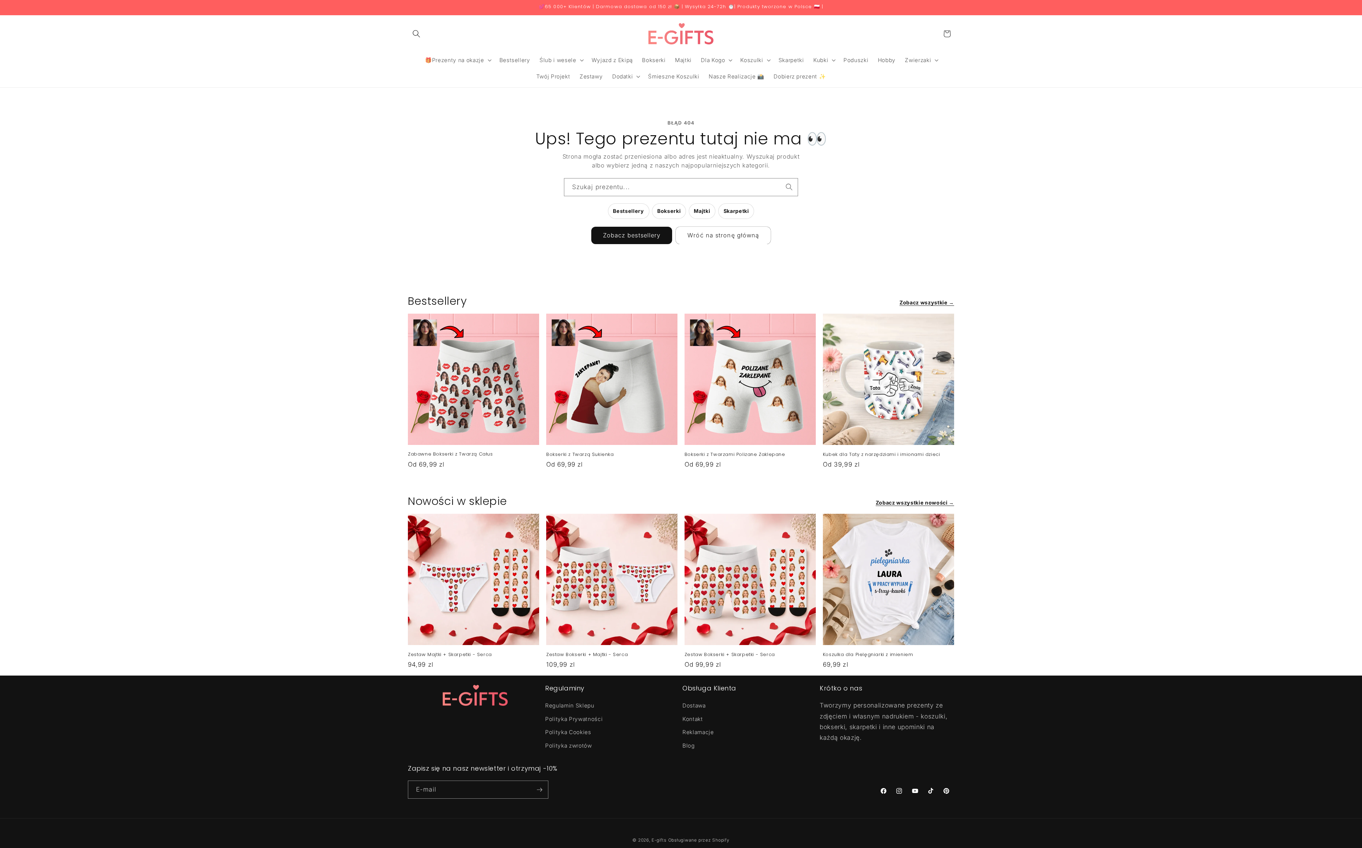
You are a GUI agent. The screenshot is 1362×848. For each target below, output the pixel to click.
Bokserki (669, 211)
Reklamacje (698, 732)
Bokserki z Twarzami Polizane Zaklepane (735, 455)
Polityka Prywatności (574, 719)
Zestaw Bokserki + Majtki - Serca (587, 655)
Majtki (702, 211)
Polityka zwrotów (568, 745)
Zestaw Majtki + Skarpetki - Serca (450, 655)
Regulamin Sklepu (569, 705)
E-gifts (659, 840)
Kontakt (692, 719)
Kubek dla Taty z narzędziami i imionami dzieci (881, 455)
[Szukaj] (789, 187)
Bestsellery (628, 211)
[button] (416, 33)
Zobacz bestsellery (632, 235)
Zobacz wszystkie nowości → (915, 503)
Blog (688, 745)
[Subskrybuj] (539, 790)
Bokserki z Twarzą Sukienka (580, 455)
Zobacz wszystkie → (926, 302)
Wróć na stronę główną (723, 235)
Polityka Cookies (568, 732)
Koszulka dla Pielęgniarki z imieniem (868, 655)
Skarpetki (736, 211)
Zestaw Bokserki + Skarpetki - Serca (730, 655)
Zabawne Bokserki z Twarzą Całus (450, 454)
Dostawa (694, 705)
